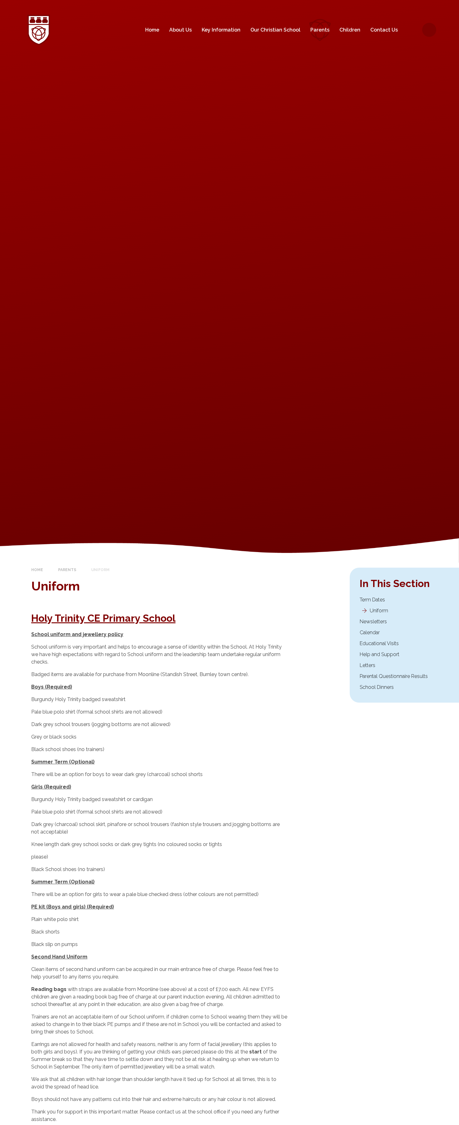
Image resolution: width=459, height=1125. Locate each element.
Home (37, 570)
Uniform (100, 570)
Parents (67, 570)
